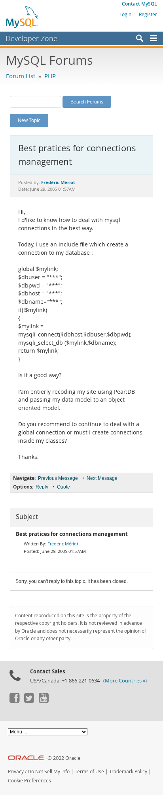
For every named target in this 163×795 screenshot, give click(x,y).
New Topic (29, 120)
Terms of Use (89, 771)
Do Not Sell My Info (49, 771)
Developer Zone (31, 38)
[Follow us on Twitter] (29, 701)
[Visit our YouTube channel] (43, 701)
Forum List (20, 76)
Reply (42, 487)
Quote (63, 487)
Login (125, 14)
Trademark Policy (128, 771)
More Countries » (125, 680)
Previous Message (58, 478)
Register (148, 14)
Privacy (16, 771)
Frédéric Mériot (62, 544)
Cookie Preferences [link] (29, 781)
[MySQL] (22, 16)
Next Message (102, 478)
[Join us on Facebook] (14, 701)
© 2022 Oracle (63, 758)
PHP (50, 76)
